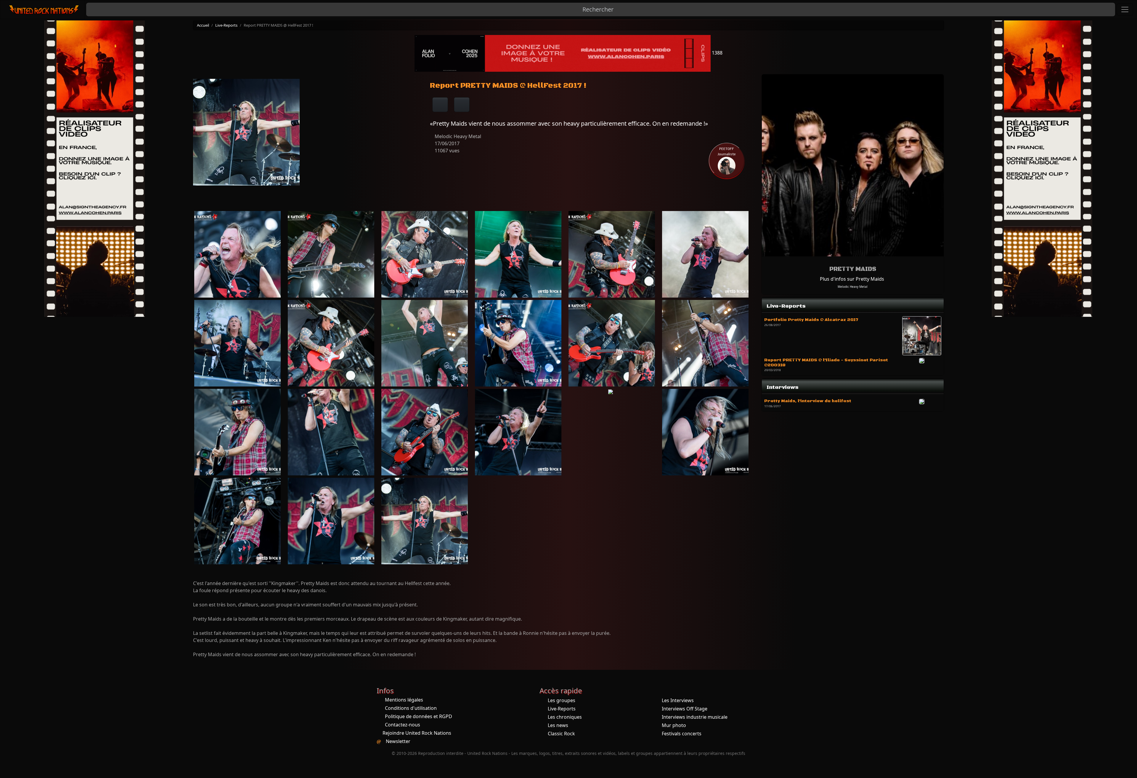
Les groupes (561, 700)
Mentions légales (404, 699)
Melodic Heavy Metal (853, 287)
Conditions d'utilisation (411, 708)
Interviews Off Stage (684, 708)
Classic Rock (561, 733)
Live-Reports (226, 25)
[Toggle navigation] (1125, 9)
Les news (558, 725)
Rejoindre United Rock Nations (417, 733)
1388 (716, 52)
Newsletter (398, 741)
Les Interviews (678, 700)
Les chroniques (565, 717)
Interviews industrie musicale (695, 717)
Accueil (203, 25)
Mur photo (674, 725)
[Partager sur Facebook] (440, 104)
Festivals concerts (681, 733)
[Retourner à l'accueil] (44, 9)
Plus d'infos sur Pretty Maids (852, 279)
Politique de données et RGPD (418, 716)
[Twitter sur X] (462, 104)
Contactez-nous (402, 724)
